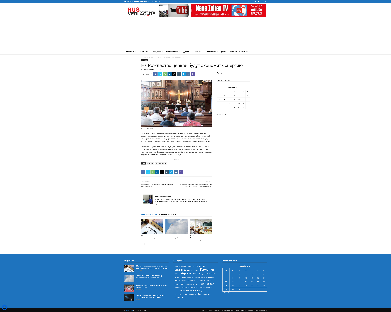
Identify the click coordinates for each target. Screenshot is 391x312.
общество (202, 287)
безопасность (192, 280)
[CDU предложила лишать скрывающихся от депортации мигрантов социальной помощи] (152, 226)
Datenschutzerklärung (228, 310)
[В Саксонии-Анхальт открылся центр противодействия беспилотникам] (176, 226)
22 (224, 107)
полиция (195, 290)
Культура (198, 52)
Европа (177, 274)
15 (224, 103)
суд (176, 294)
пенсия (176, 291)
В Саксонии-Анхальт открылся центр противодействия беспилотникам (175, 238)
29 (224, 111)
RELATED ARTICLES (149, 214)
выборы (209, 280)
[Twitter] (265, 1)
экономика (179, 297)
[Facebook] (251, 1)
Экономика (143, 52)
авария (211, 277)
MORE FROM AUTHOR (167, 214)
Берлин (179, 270)
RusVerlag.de (129, 310)
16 (229, 103)
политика (184, 291)
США (213, 274)
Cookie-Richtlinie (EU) (261, 310)
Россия (207, 274)
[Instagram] (255, 1)
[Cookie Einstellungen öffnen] (4, 309)
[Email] (174, 74)
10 (234, 99)
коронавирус (207, 284)
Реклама (250, 310)
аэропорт (182, 280)
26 (243, 107)
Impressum (217, 310)
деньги (177, 284)
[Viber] (193, 74)
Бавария (191, 266)
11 (239, 99)
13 (247, 99)
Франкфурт (211, 52)
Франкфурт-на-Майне (201, 277)
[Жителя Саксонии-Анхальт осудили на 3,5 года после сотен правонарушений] (129, 297)
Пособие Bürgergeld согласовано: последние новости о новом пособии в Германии (196, 186)
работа (203, 291)
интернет (196, 284)
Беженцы (201, 266)
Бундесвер (188, 270)
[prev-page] (142, 244)
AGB (237, 310)
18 (239, 103)
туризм (185, 294)
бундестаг (202, 280)
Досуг (223, 52)
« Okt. (219, 114)
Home (143, 57)
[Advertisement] (195, 34)
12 (243, 99)
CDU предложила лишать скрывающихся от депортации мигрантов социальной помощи (151, 238)
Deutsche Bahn (180, 266)
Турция (177, 277)
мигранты (185, 287)
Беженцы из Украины (239, 52)
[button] (248, 1)
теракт (180, 294)
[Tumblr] (179, 74)
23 (229, 107)
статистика (210, 291)
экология (206, 294)
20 (247, 103)
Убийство (183, 277)
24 (234, 107)
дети (183, 284)
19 (243, 103)
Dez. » (224, 114)
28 (219, 111)
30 (229, 111)
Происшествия (172, 52)
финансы (191, 294)
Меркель (186, 273)
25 (239, 107)
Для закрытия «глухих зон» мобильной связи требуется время (157, 186)
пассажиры (209, 287)
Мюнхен (195, 274)
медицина (177, 287)
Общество (157, 52)
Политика (130, 52)
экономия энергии (161, 163)
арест (176, 280)
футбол (198, 294)
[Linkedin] (258, 1)
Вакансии (209, 310)
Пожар (201, 274)
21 (219, 107)
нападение (194, 287)
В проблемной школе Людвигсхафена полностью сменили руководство (199, 238)
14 (219, 103)
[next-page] (145, 244)
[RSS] (261, 1)
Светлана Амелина (148, 69)
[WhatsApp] (165, 74)
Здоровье (186, 52)
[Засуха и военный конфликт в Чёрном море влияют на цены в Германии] (129, 288)
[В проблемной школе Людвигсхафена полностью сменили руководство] (201, 226)
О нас (202, 310)
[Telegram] (184, 74)
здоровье (189, 284)
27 (247, 107)
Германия (207, 269)
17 (234, 103)
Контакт (243, 310)
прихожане (150, 163)
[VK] (188, 74)
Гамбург (196, 270)
